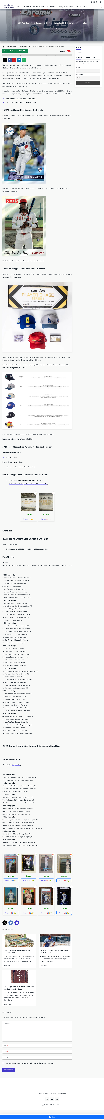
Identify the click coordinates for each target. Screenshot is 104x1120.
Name (6, 1046)
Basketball (52, 7)
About (40, 1093)
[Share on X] (5, 60)
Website (6, 1058)
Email (6, 1052)
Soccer (77, 7)
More (83, 7)
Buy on (25, 519)
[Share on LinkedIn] (19, 60)
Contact (45, 1093)
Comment (7, 1023)
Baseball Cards (11, 47)
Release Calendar (26, 7)
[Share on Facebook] (10, 60)
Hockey (61, 7)
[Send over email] (24, 60)
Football (43, 7)
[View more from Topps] (69, 51)
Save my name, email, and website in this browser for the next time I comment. (30, 1063)
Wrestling (69, 7)
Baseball (35, 7)
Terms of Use (52, 1093)
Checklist (52, 1117)
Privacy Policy (62, 1093)
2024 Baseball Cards (24, 47)
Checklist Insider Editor (48, 28)
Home (18, 7)
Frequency (79, 74)
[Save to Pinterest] (14, 60)
